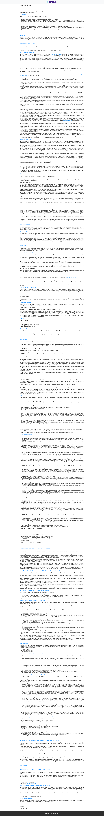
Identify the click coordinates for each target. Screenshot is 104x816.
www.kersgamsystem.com (57, 54)
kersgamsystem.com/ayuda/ (78, 74)
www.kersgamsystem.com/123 (71, 277)
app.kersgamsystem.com (67, 120)
